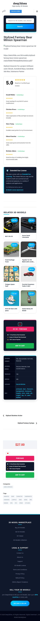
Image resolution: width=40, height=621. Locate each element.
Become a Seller (15, 11)
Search (20, 26)
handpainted (20, 391)
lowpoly (18, 393)
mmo (23, 393)
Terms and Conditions (20, 569)
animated (19, 389)
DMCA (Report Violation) (20, 582)
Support (20, 561)
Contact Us (20, 553)
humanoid (28, 391)
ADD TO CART (20, 346)
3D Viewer (20, 536)
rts (25, 395)
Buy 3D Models (20, 528)
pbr (31, 393)
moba (27, 393)
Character (30, 389)
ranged (18, 395)
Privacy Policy (20, 574)
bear (24, 389)
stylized (18, 397)
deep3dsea (20, 3)
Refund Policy (20, 578)
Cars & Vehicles (20, 384)
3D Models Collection (20, 540)
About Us (20, 557)
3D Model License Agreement (14, 190)
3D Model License (20, 565)
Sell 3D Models (20, 532)
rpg (22, 395)
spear (29, 395)
